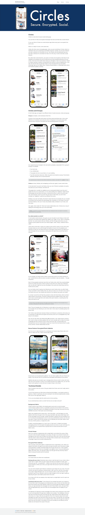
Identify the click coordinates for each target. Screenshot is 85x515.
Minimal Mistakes (33, 512)
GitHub (22, 510)
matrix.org (30, 409)
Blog (58, 2)
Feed (34, 510)
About (62, 2)
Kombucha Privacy (20, 2)
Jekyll (29, 512)
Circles (67, 2)
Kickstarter (29, 510)
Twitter (18, 510)
